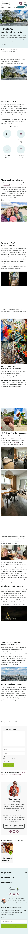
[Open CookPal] (25, 6)
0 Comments (6, 54)
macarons (6, 185)
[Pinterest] (17, 831)
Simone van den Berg (21, 50)
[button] (20, 3)
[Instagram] (10, 831)
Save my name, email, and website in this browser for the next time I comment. (13, 759)
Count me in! (14, 926)
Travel (9, 7)
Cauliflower (6, 856)
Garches (15, 442)
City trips (16, 7)
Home (2, 7)
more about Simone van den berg (14, 826)
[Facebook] (14, 831)
